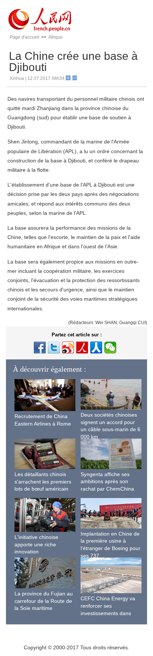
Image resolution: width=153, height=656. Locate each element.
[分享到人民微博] (82, 347)
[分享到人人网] (96, 347)
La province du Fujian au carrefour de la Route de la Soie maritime (43, 601)
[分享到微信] (110, 347)
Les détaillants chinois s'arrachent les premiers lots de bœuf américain (42, 481)
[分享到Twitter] (54, 347)
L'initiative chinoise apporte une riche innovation (36, 544)
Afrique (55, 37)
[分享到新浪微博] (68, 347)
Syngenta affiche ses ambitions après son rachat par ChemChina (107, 481)
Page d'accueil (24, 37)
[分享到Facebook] (40, 347)
